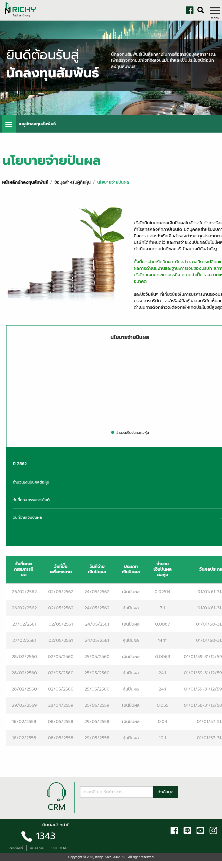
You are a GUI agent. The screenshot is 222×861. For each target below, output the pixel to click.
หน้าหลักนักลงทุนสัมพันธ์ (25, 182)
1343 (46, 836)
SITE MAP (59, 848)
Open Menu (9, 124)
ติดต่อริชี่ (16, 848)
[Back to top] (8, 855)
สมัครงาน (37, 848)
